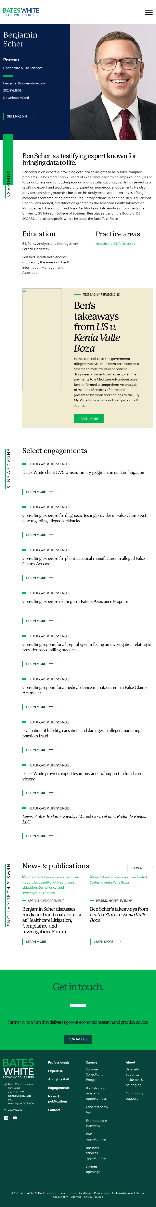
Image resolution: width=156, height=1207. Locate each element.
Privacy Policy (101, 1193)
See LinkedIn (17, 116)
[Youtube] (15, 1118)
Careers (92, 1062)
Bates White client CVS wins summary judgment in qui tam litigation (83, 472)
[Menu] (149, 12)
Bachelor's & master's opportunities (96, 1093)
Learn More (89, 419)
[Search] (138, 12)
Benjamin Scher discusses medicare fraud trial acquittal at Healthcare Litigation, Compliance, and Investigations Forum (52, 920)
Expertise (55, 1071)
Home (63, 1193)
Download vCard (16, 98)
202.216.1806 (12, 90)
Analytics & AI (58, 1079)
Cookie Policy (60, 1196)
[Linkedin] (6, 1119)
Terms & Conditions (80, 1193)
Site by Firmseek (93, 1196)
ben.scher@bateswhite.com (24, 83)
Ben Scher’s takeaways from (119, 914)
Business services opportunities (96, 1153)
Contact (54, 1110)
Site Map (76, 1196)
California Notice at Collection (128, 1193)
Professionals (58, 1062)
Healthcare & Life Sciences (22, 68)
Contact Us (78, 1039)
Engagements (59, 1088)
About (130, 1062)
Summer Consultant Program (94, 1074)
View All (138, 868)
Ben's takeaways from (97, 327)
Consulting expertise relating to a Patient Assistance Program (75, 601)
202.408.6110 (15, 1109)
